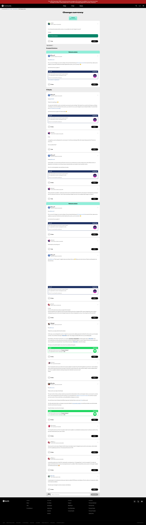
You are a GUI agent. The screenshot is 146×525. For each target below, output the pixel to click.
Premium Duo (91, 505)
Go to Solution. (55, 35)
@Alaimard (52, 59)
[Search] (136, 6)
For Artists (49, 503)
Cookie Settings (25, 522)
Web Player (70, 505)
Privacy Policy (18, 522)
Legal (4, 522)
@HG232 (52, 99)
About (28, 503)
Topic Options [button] (49, 45)
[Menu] (143, 6)
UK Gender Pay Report (60, 522)
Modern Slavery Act (45, 522)
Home (8, 9)
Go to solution (73, 18)
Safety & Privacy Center (10, 522)
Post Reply (94, 494)
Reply (94, 41)
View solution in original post (53, 79)
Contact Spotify (71, 510)
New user (52, 475)
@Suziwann (52, 387)
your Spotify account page (55, 108)
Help (64, 6)
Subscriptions (15, 9)
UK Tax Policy (52, 522)
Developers (49, 505)
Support (69, 503)
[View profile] (49, 23)
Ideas (81, 6)
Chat (72, 6)
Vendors (49, 513)
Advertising (49, 508)
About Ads (32, 522)
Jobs (28, 505)
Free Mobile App (71, 508)
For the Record (29, 508)
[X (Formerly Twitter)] (138, 501)
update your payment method (82, 395)
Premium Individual (92, 503)
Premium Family (92, 508)
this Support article (81, 62)
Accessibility (38, 522)
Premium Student (92, 510)
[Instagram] (134, 501)
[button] (98, 24)
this (81, 400)
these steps (80, 2)
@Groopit (52, 327)
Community (7, 6)
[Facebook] (142, 501)
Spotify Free (91, 513)
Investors (49, 510)
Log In (140, 5)
